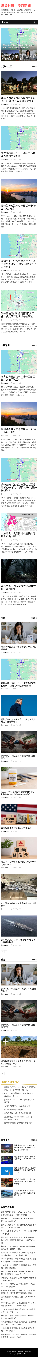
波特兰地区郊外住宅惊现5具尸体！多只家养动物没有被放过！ (18, 315)
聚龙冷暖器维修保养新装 (14, 1110)
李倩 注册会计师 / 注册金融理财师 (17, 1113)
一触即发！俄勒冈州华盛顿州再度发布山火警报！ (18, 535)
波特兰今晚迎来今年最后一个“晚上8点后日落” (19, 1231)
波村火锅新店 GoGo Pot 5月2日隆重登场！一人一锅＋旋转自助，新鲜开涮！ (25, 1147)
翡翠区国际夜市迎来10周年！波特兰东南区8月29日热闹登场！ (18, 99)
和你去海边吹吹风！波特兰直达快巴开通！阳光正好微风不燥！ (24, 1193)
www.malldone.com (24, 1351)
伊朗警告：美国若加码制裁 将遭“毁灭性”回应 (18, 1278)
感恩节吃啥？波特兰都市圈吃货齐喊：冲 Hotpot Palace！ (25, 1158)
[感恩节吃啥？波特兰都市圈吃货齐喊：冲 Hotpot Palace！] (7, 1157)
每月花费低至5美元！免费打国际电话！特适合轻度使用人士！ (25, 1170)
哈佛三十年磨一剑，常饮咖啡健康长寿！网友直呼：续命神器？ (24, 1181)
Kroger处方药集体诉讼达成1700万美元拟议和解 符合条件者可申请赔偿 (18, 793)
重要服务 (5, 1140)
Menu (6, 22)
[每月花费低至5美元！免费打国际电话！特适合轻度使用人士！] (7, 1168)
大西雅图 (5, 345)
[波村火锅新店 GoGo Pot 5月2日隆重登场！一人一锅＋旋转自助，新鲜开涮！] (7, 1146)
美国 (3, 618)
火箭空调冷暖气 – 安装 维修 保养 (17, 1106)
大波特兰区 (6, 66)
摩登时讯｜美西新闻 (16, 6)
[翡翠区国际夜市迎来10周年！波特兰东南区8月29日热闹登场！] (10, 55)
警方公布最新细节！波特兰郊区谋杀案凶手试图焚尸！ (18, 154)
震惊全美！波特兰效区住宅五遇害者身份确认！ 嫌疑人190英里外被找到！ (19, 264)
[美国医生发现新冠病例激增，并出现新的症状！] (28, 55)
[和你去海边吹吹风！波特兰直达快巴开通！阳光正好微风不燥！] (7, 1191)
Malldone (6, 104)
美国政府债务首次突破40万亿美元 (16, 828)
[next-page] (5, 951)
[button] (3, 39)
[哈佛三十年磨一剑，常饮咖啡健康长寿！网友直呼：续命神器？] (7, 1179)
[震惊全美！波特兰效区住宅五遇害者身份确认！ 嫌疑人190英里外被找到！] (19, 39)
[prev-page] (2, 951)
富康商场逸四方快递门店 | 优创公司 (18, 1123)
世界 (3, 959)
